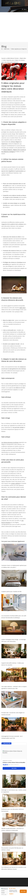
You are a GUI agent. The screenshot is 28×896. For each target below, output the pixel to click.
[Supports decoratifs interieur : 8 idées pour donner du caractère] (14, 651)
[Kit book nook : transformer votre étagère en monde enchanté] (14, 699)
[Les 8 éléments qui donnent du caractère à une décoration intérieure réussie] (14, 858)
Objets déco (23, 58)
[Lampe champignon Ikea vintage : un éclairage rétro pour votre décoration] (14, 627)
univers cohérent (15, 483)
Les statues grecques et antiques (10, 442)
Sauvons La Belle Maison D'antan (10, 58)
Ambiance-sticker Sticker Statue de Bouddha (14, 762)
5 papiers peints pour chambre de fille (11, 591)
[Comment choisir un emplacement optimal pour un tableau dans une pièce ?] (14, 552)
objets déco (22, 307)
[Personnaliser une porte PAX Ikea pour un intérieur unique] (14, 839)
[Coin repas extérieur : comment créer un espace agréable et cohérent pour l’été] (14, 675)
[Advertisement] (14, 27)
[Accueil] (1, 49)
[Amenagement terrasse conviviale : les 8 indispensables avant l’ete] (14, 724)
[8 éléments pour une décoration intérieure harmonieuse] (14, 800)
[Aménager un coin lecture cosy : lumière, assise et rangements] (14, 781)
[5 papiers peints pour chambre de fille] (14, 578)
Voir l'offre (14, 768)
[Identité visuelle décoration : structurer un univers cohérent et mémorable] (14, 819)
